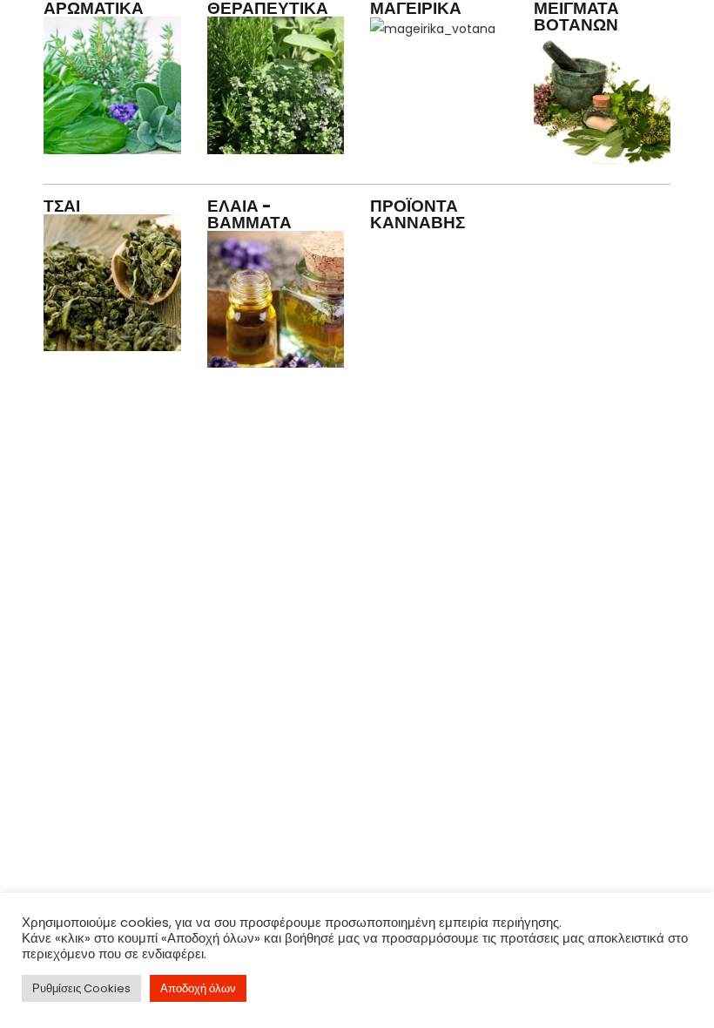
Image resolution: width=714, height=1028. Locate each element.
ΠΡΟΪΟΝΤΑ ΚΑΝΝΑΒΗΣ (417, 214)
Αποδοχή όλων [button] (198, 988)
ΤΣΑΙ (62, 206)
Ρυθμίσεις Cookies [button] (81, 988)
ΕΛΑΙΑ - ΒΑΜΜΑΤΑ (249, 214)
